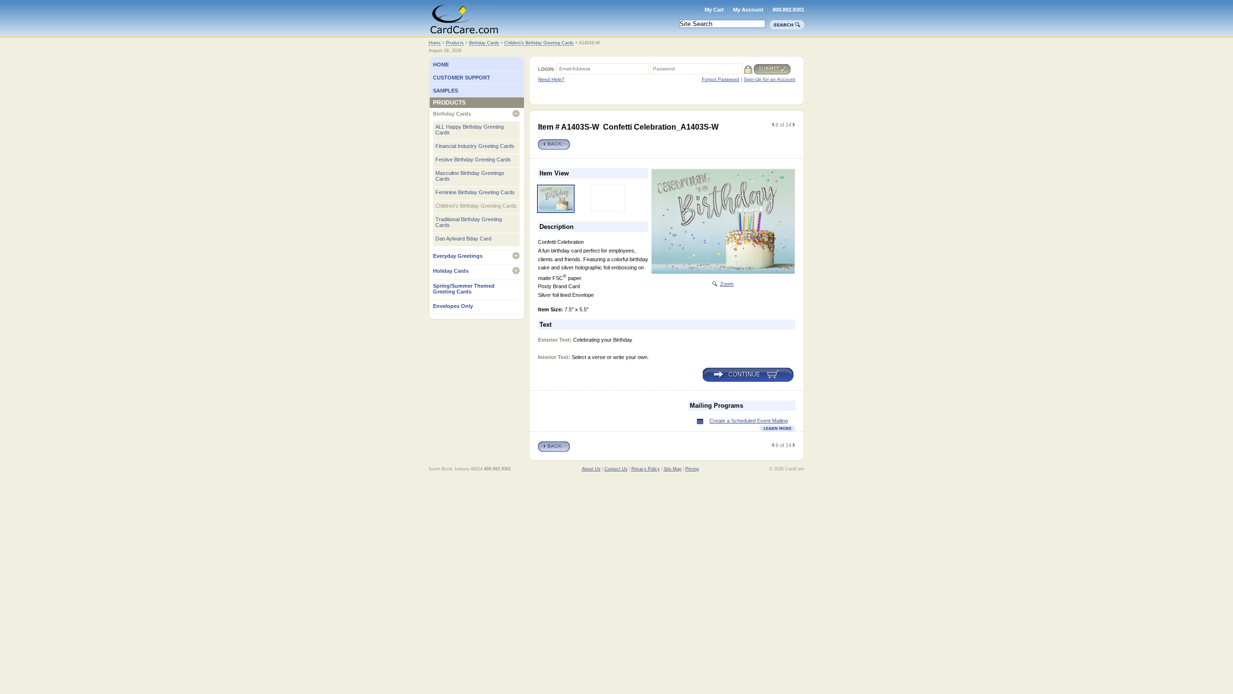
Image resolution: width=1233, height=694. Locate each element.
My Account (748, 10)
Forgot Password (720, 79)
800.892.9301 (788, 10)
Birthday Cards (484, 42)
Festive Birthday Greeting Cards (473, 159)
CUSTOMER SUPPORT (461, 77)
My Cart (714, 10)
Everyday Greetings (458, 256)
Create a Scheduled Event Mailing (748, 421)
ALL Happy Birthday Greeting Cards (469, 129)
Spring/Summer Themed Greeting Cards (464, 288)
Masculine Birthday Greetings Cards (469, 176)
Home (464, 18)
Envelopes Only (453, 306)
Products (455, 42)
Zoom (727, 284)
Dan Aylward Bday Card (463, 238)
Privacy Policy (645, 469)
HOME (441, 64)
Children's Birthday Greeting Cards (539, 42)
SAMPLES (445, 90)
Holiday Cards (451, 271)
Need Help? (551, 79)
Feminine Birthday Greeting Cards (475, 192)
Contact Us (616, 469)
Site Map (673, 469)
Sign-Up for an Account (769, 79)
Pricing (692, 469)
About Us (591, 469)
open (516, 113)
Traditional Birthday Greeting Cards (468, 222)
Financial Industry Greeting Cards (474, 146)
